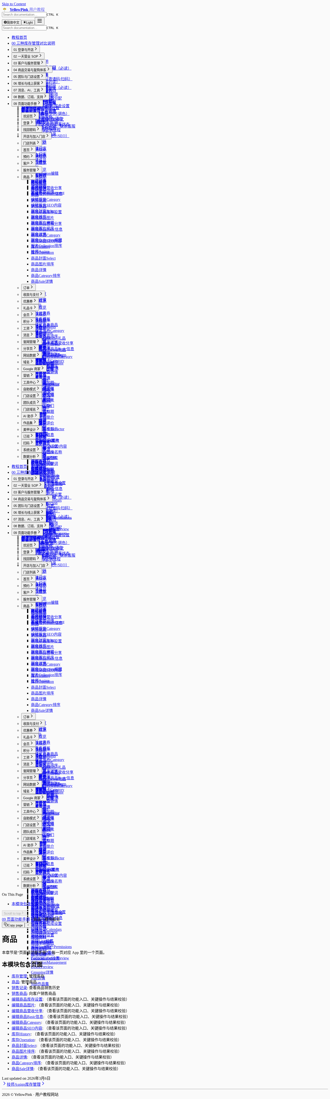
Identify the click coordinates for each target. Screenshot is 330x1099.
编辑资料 (38, 937)
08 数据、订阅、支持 (28, 97)
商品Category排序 (45, 276)
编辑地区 (38, 902)
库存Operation (42, 252)
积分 (26, 322)
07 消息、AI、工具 (27, 90)
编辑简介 (38, 914)
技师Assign (16, 1084)
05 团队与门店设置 (27, 77)
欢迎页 (28, 116)
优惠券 (28, 301)
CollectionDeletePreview (50, 958)
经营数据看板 (32, 109)
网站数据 (29, 355)
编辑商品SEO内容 (46, 241)
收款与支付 (31, 295)
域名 (26, 362)
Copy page (15, 925)
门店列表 (29, 143)
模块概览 (38, 122)
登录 (26, 123)
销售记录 (38, 200)
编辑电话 (38, 908)
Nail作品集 (40, 984)
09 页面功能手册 (25, 104)
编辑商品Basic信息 (47, 229)
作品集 (28, 423)
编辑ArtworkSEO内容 (49, 446)
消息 (26, 335)
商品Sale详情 (42, 281)
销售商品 (38, 206)
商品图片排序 (42, 264)
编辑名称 (38, 926)
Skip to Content (14, 4)
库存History (40, 247)
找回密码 (29, 130)
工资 (26, 328)
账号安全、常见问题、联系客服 (48, 126)
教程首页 (19, 37)
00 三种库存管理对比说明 (33, 43)
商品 (26, 177)
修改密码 (38, 949)
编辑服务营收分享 (46, 188)
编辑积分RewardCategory (51, 357)
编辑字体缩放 (42, 943)
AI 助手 (28, 416)
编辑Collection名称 (46, 452)
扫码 (26, 443)
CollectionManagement (48, 962)
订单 (26, 288)
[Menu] (39, 21)
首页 (26, 150)
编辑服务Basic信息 (47, 194)
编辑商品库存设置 (46, 212)
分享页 (28, 349)
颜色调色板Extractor (47, 429)
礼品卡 (28, 308)
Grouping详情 (42, 972)
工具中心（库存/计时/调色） (45, 114)
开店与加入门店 (34, 136)
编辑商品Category (45, 235)
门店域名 (29, 409)
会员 (26, 315)
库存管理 (38, 189)
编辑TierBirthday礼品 (48, 338)
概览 (25, 110)
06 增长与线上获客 (27, 83)
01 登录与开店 (24, 50)
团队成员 (29, 403)
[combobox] (24, 14)
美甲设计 (29, 430)
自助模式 (29, 389)
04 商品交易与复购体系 (30, 70)
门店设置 (29, 396)
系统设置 (29, 450)
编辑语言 (38, 931)
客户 (26, 163)
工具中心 (29, 382)
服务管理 (29, 170)
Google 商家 (31, 369)
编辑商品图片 (42, 218)
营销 (26, 376)
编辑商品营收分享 (46, 224)
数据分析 (29, 456)
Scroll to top (12, 913)
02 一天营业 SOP (26, 56)
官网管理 (29, 342)
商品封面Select (43, 258)
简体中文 (13, 22)
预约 (26, 157)
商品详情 (38, 270)
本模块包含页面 (25, 904)
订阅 (26, 436)
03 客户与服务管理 (27, 63)
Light (29, 22)
